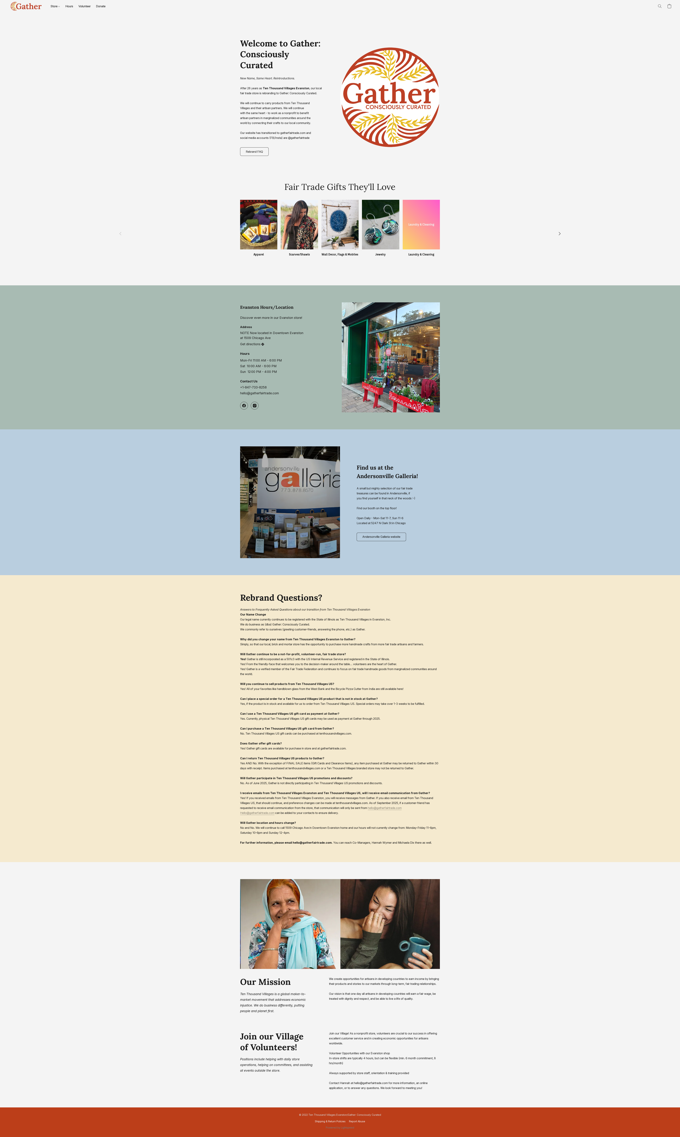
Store (54, 6)
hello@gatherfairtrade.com (259, 393)
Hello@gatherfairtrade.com (257, 813)
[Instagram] (255, 406)
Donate (101, 6)
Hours (69, 6)
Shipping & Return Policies (330, 1121)
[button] (25, 6)
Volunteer (84, 6)
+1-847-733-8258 (253, 387)
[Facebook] (244, 406)
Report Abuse (357, 1121)
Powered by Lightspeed (340, 1127)
